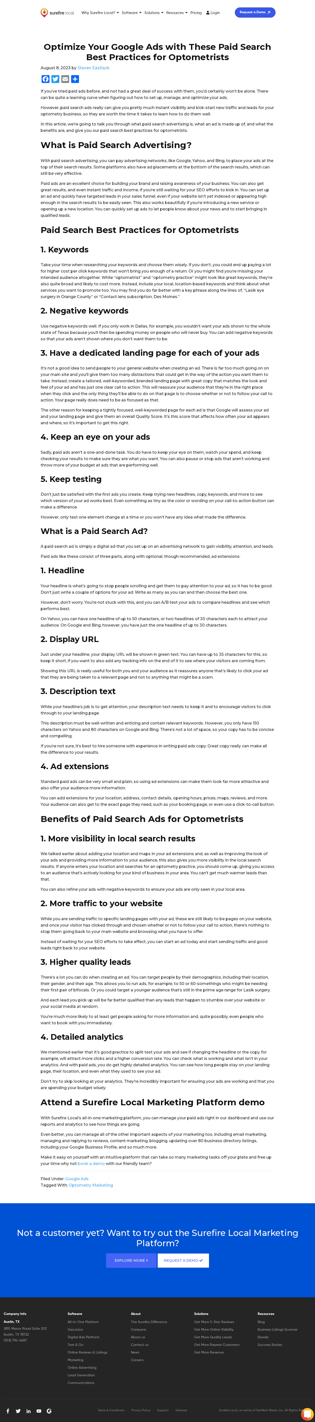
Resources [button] (175, 13)
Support (163, 1410)
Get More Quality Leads (213, 1337)
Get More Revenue (209, 1352)
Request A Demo (181, 1260)
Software (130, 13)
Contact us (139, 1345)
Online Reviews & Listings (87, 1352)
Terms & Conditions (111, 1410)
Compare (138, 1329)
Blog (261, 1322)
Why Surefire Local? (98, 13)
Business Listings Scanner (278, 1329)
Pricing (196, 13)
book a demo (91, 1163)
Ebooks (263, 1337)
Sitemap (181, 1410)
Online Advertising (82, 1367)
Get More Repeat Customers (216, 1345)
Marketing (75, 1360)
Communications (81, 1383)
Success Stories (270, 1345)
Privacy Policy (140, 1410)
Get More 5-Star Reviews (214, 1322)
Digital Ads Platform (83, 1337)
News (135, 1352)
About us (138, 1337)
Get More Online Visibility (214, 1329)
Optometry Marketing (91, 1185)
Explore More (130, 1260)
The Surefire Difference (149, 1322)
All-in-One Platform (83, 1322)
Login (215, 13)
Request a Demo (253, 12)
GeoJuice (75, 1329)
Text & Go (75, 1345)
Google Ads (77, 1178)
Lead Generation (81, 1375)
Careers (137, 1360)
